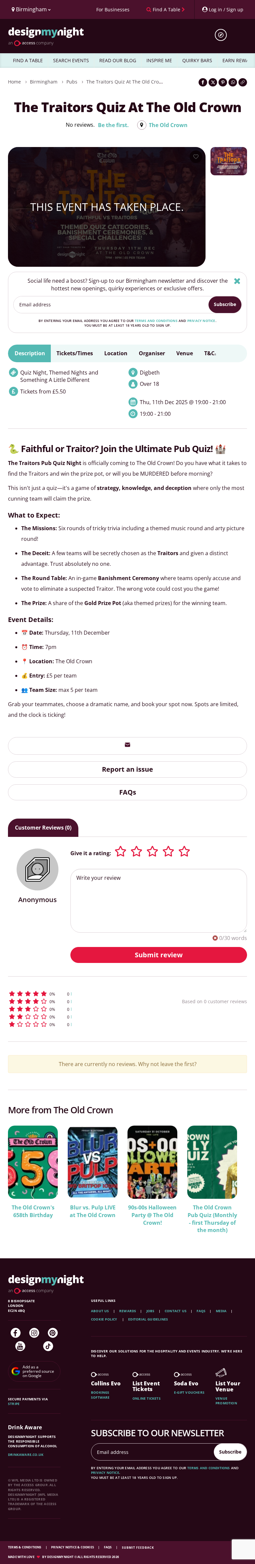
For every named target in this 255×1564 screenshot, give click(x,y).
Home (14, 81)
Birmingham (43, 81)
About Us (100, 1311)
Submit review (159, 954)
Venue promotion (226, 1400)
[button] (75, 994)
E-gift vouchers (189, 1392)
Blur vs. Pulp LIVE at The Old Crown (93, 1211)
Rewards (127, 1311)
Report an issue (127, 769)
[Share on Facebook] (203, 82)
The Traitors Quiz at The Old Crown (125, 81)
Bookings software (100, 1394)
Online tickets (146, 1398)
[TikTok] (48, 1346)
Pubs (71, 81)
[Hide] (237, 281)
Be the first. (113, 125)
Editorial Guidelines (148, 1319)
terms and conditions (156, 320)
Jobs (150, 1311)
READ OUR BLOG (117, 60)
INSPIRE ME (159, 60)
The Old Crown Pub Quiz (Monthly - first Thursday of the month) (212, 1219)
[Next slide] (233, 1179)
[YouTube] (20, 1346)
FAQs (127, 792)
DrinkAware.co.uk (25, 1454)
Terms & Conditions (25, 1547)
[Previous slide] (22, 1179)
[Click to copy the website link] (242, 82)
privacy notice (201, 320)
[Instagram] (34, 1333)
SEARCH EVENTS (71, 60)
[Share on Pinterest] (222, 82)
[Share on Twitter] (213, 82)
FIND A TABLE (28, 60)
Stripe (14, 1403)
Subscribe (225, 304)
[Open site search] (223, 35)
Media (221, 1311)
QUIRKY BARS (197, 60)
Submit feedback (138, 1547)
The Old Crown (168, 125)
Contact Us (176, 1311)
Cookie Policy (104, 1319)
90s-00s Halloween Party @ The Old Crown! (152, 1215)
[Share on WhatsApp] (232, 82)
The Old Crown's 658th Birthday (33, 1211)
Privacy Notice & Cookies (73, 1547)
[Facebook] (16, 1333)
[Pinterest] (53, 1333)
